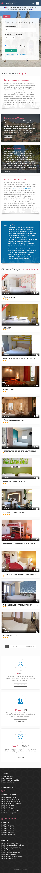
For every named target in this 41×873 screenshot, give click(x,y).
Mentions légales (6, 778)
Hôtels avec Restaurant (8, 855)
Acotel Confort (10, 636)
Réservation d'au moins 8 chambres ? (15, 54)
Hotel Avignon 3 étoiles (8, 829)
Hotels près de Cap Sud (8, 813)
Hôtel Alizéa (8, 389)
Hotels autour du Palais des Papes (11, 803)
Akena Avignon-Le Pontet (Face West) (19, 359)
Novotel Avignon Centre (13, 512)
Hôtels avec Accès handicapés (10, 847)
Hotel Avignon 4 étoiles (8, 831)
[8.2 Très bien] (15, 499)
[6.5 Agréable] (15, 530)
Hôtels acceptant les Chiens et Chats (12, 845)
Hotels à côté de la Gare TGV (10, 811)
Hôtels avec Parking (7, 851)
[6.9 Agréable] (20, 622)
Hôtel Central (9, 297)
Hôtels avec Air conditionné (9, 843)
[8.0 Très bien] (17, 284)
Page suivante (30, 646)
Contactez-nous (8, 791)
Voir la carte (20, 685)
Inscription (20, 757)
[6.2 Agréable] (17, 561)
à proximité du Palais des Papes (21, 188)
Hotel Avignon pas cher (8, 835)
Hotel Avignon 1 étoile (8, 825)
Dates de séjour (12, 26)
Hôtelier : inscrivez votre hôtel (10, 780)
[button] (33, 3)
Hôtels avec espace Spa (8, 858)
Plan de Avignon (10, 818)
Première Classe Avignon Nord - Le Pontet (21, 543)
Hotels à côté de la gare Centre (10, 799)
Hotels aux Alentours (7, 805)
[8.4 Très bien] (18, 315)
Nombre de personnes (14, 34)
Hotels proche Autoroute (8, 797)
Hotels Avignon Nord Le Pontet (10, 801)
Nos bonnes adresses (8, 782)
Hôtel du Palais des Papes (14, 420)
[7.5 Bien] (15, 346)
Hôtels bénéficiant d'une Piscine (11, 853)
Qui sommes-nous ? (7, 776)
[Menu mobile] (37, 3)
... (22, 646)
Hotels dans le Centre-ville (9, 807)
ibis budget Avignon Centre (15, 482)
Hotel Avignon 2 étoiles (8, 827)
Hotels (6, 16)
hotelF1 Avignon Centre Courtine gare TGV (22, 451)
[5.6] (21, 376)
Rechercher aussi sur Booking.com (17, 46)
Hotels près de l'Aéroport (8, 809)
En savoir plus (20, 721)
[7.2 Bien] (15, 438)
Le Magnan (7, 328)
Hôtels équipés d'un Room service (11, 856)
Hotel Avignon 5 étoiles (8, 833)
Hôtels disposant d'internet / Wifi (11, 849)
